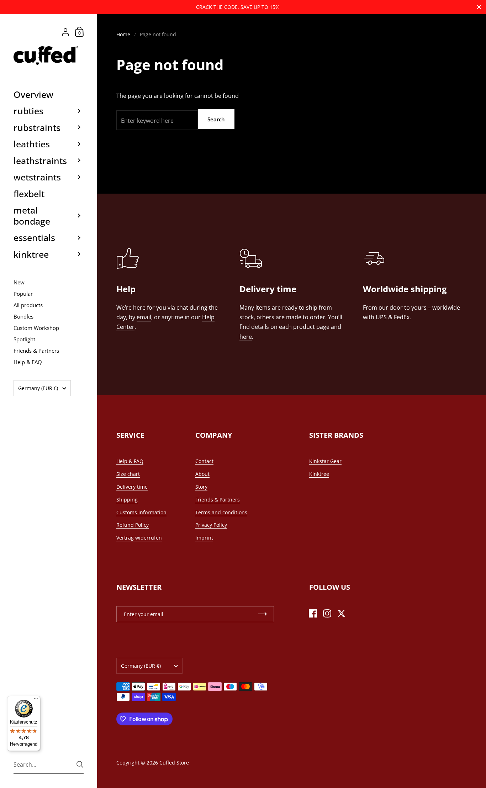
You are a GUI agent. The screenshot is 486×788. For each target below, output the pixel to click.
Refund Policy (132, 524)
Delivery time (132, 486)
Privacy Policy (211, 524)
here (245, 337)
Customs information (141, 512)
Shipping (127, 499)
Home (123, 34)
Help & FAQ (129, 461)
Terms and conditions (221, 512)
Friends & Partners (217, 499)
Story (201, 486)
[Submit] (80, 764)
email (144, 317)
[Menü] (36, 700)
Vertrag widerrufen (139, 537)
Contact (204, 461)
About (202, 474)
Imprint (204, 537)
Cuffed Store (174, 762)
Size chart (128, 474)
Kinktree (319, 474)
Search (216, 119)
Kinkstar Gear (325, 461)
